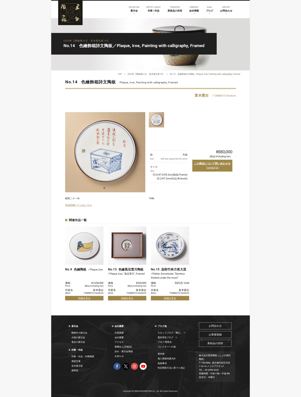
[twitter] (125, 366)
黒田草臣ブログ (165, 337)
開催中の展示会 (79, 332)
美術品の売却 (175, 9)
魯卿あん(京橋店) (123, 346)
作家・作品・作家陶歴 (82, 356)
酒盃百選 (75, 361)
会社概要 (119, 326)
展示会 (134, 9)
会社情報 (194, 9)
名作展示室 (77, 366)
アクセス (119, 342)
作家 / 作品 (153, 9)
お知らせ (119, 356)
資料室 (74, 370)
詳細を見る (84, 298)
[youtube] (143, 366)
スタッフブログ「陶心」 (170, 332)
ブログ (209, 9)
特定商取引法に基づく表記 (171, 367)
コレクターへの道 (167, 346)
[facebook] (117, 366)
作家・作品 (77, 350)
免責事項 (162, 363)
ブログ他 (162, 326)
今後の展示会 (78, 337)
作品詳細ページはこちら (78, 205)
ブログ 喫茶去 (165, 342)
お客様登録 (215, 334)
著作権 (161, 354)
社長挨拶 (119, 332)
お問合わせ (226, 9)
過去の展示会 (78, 342)
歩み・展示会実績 (124, 351)
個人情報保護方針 (167, 358)
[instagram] (134, 366)
